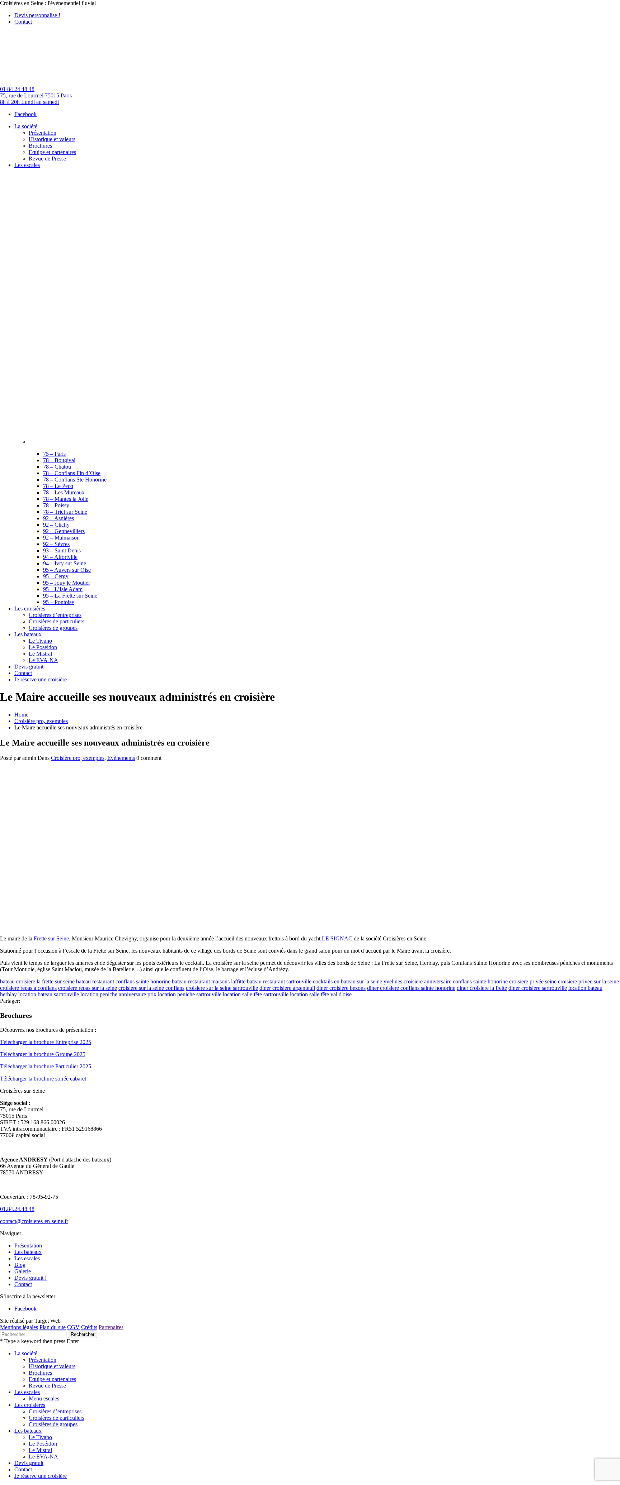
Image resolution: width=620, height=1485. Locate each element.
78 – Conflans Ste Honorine (75, 479)
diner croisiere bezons (341, 988)
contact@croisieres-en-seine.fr (34, 1221)
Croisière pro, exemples (41, 721)
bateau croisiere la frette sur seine (37, 981)
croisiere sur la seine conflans (151, 988)
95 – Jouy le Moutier (66, 583)
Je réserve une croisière (40, 1476)
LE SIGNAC (338, 938)
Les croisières (29, 1405)
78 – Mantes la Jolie (65, 499)
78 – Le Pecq (58, 486)
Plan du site (52, 1327)
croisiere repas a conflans (28, 988)
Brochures (40, 1373)
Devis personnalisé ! (37, 15)
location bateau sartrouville (48, 994)
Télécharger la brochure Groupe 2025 (42, 1054)
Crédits (89, 1327)
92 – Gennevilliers (64, 531)
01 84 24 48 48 (17, 89)
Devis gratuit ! (30, 1278)
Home (21, 715)
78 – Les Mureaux (64, 492)
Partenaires (111, 1327)
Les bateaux (28, 1252)
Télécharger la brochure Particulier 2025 (45, 1066)
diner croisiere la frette (482, 988)
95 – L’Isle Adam (63, 589)
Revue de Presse (47, 1386)
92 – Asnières (58, 518)
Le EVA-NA (43, 1456)
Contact (23, 22)
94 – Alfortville (60, 557)
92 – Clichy (56, 525)
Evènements (121, 758)
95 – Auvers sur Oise (67, 570)
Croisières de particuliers (56, 1418)
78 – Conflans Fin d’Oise (71, 473)
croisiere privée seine (532, 981)
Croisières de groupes (53, 1424)
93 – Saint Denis (62, 550)
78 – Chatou (57, 467)
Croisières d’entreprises (55, 1411)
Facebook (25, 114)
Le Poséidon (43, 1444)
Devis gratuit (28, 1463)
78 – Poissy (56, 505)
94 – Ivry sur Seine (64, 563)
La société (25, 1353)
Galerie (22, 1271)
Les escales (27, 1258)
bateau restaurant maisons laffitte (208, 981)
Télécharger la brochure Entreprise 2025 (45, 1042)
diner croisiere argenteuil (287, 988)
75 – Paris (54, 454)
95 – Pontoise (58, 602)
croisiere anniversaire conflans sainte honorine (456, 981)
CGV (73, 1327)
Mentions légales (19, 1327)
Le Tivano (40, 1437)
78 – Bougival (59, 460)
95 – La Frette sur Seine (70, 596)
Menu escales (44, 1398)
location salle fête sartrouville (255, 994)
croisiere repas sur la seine (87, 988)
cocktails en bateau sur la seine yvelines (357, 981)
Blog (19, 1265)
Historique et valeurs (52, 1366)
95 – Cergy (56, 576)
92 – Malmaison (61, 538)
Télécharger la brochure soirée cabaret (43, 1079)
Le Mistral (40, 1450)
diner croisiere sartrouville (537, 988)
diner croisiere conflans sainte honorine (411, 988)
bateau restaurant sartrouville (279, 981)
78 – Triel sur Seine (65, 512)
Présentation (28, 1245)
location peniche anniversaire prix (118, 994)
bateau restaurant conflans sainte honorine (123, 981)
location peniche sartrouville (189, 994)
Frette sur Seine (51, 938)
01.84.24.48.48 (17, 1209)
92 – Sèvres (56, 544)
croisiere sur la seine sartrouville (222, 988)
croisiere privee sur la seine (588, 981)
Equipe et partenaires (52, 1379)
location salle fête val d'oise (321, 994)
